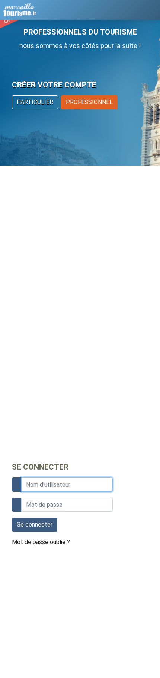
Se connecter (34, 524)
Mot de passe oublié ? (41, 542)
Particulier (35, 102)
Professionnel (89, 102)
